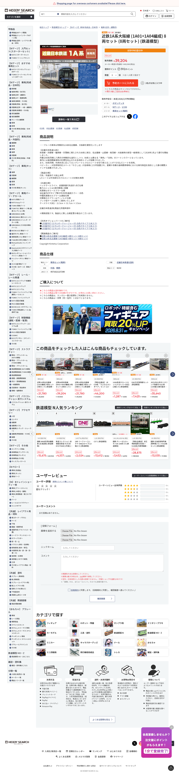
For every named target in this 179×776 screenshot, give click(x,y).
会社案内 (46, 766)
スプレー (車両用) (18, 576)
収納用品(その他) (18, 458)
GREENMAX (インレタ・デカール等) (21, 221)
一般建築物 (16, 384)
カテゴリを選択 (13, 16)
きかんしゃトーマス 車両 (20, 628)
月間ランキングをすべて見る (155, 407)
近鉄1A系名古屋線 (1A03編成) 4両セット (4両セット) (65, 238)
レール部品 (16, 618)
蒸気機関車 (16, 113)
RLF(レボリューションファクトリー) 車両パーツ (21, 254)
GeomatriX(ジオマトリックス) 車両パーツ (22, 249)
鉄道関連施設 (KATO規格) (21, 369)
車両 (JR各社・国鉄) (19, 491)
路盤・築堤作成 (17, 527)
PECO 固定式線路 (18, 304)
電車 (13, 152)
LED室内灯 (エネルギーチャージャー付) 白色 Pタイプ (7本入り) (69, 228)
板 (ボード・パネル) (19, 517)
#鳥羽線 (75, 128)
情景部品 (15, 621)
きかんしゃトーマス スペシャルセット (21, 632)
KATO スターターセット (20, 55)
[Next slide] (97, 66)
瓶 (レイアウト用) (18, 585)
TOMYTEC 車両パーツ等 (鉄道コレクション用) (22, 209)
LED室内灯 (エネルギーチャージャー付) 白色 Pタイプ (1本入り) (69, 223)
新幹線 (14, 89)
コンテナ (15, 419)
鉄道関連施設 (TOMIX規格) (21, 372)
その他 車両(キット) (19, 188)
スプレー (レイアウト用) (20, 582)
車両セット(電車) (120, 110)
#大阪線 (59, 128)
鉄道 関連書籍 (17, 604)
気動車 (14, 155)
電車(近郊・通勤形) (19, 95)
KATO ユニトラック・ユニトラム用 (21, 325)
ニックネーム (47, 546)
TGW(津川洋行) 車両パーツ (21, 240)
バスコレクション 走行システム (21, 403)
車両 (13, 615)
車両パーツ (16, 476)
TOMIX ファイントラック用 (21, 329)
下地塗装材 (16, 592)
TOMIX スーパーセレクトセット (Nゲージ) (21, 75)
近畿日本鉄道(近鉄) (125, 262)
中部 (52, 267)
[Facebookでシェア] (135, 116)
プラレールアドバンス (20, 644)
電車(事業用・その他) (19, 101)
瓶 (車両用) (16, 579)
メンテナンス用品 (18, 449)
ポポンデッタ (118, 103)
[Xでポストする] (129, 116)
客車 (13, 123)
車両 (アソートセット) (20, 488)
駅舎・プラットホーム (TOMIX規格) (20, 361)
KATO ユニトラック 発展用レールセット (21, 282)
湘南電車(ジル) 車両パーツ (21, 237)
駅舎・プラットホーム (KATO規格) (20, 356)
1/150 (124, 107)
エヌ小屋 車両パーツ (19, 264)
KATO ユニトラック (19, 286)
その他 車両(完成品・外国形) (21, 159)
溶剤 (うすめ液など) (19, 588)
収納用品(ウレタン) (19, 455)
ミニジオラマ (16, 506)
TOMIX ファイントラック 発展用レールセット (22, 293)
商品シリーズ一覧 (18, 680)
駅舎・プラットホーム (20, 366)
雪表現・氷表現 (17, 556)
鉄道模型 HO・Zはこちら (21, 656)
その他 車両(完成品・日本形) (21, 130)
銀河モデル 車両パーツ (20, 234)
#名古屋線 (50, 128)
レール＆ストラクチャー (20, 503)
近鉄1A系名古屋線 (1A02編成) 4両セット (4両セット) (65, 236)
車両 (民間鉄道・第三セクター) (22, 495)
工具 (13, 562)
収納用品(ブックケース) (20, 452)
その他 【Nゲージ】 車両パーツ (21, 268)
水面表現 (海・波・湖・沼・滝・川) (22, 551)
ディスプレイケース (19, 461)
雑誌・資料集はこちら (20, 665)
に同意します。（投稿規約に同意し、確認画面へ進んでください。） (104, 590)
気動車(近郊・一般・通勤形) (22, 107)
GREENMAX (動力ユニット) (21, 217)
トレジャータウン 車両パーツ (21, 259)
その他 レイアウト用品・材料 (21, 566)
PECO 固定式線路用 (19, 332)
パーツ (14, 499)
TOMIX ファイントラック (21, 297)
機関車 (14, 143)
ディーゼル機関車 (18, 120)
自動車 (14, 422)
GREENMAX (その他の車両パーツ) (21, 226)
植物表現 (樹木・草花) (20, 547)
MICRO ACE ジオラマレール (22, 307)
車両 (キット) (16, 473)
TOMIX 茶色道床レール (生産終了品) (21, 311)
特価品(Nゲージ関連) (19, 32)
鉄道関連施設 (16, 375)
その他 (14, 343)
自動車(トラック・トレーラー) (21, 429)
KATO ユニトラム (18, 289)
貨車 (13, 126)
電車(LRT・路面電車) (19, 98)
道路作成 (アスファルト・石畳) (22, 531)
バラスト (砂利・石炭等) (20, 544)
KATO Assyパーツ (18, 202)
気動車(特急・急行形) (19, 104)
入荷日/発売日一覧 (18, 674)
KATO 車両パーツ (18, 199)
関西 (58, 267)
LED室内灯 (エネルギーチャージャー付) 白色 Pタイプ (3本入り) (69, 225)
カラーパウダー (17, 538)
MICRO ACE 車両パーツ (20, 230)
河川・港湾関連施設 (19, 381)
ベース (14, 520)
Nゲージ (116, 107)
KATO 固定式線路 (18, 301)
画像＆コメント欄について (63, 481)
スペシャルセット (18, 625)
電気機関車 (16, 116)
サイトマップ (131, 766)
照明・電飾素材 (17, 390)
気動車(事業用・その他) (20, 110)
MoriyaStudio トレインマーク (21, 244)
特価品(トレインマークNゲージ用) (21, 36)
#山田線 (67, 128)
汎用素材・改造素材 (19, 387)
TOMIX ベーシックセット (21, 58)
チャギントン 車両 (18, 636)
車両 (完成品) (16, 470)
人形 (13, 416)
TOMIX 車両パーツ (18, 205)
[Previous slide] (39, 66)
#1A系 (42, 128)
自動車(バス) (16, 425)
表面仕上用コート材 (19, 595)
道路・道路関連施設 (19, 378)
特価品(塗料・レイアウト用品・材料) (21, 41)
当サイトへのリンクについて (110, 766)
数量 (107, 75)
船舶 (13, 437)
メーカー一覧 (16, 677)
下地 (13, 524)
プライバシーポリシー (64, 766)
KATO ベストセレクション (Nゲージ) (21, 70)
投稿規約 (75, 590)
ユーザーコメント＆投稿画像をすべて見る (150, 475)
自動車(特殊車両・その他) (21, 434)
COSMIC (15, 335)
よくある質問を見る (101, 719)
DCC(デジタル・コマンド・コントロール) (21, 339)
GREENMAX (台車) (18, 214)
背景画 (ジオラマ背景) (20, 559)
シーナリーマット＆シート (21, 535)
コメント (45, 555)
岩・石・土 (16, 541)
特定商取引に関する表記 (86, 766)
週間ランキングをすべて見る (127, 407)
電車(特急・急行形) (19, 92)
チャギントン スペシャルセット (21, 640)
